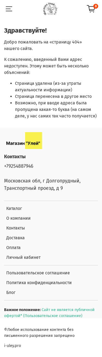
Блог (11, 292)
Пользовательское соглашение (38, 272)
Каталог (14, 208)
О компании (18, 218)
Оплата (13, 247)
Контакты (15, 228)
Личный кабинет (23, 257)
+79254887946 (18, 166)
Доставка (15, 237)
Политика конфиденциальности (39, 282)
